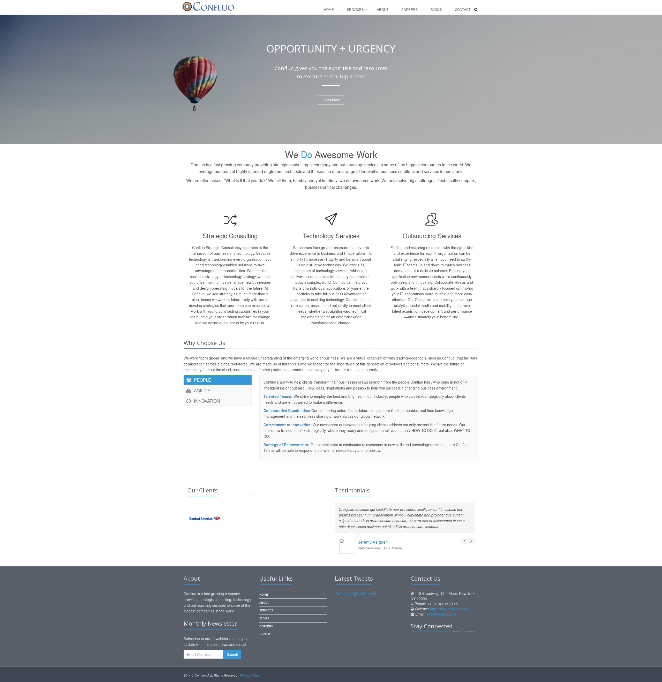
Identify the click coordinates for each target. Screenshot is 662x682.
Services (355, 9)
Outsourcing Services (432, 235)
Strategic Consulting (230, 235)
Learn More (331, 99)
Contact (463, 9)
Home (329, 9)
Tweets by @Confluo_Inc (355, 593)
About (382, 9)
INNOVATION (206, 401)
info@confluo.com (441, 614)
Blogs (436, 9)
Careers (409, 9)
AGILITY (201, 390)
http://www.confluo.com (449, 608)
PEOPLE (202, 380)
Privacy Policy (250, 675)
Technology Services (331, 235)
